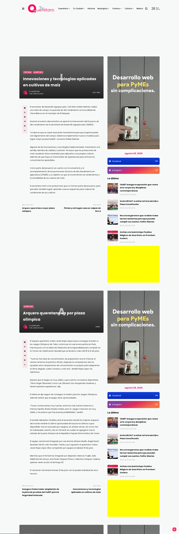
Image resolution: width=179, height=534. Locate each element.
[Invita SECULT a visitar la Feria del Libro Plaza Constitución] (112, 205)
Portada (27, 72)
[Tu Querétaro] (41, 8)
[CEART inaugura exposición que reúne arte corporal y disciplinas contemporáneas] (112, 188)
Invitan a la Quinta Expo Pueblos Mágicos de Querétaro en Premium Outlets (137, 235)
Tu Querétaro (34, 91)
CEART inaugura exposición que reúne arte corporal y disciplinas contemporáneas (139, 187)
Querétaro (38, 72)
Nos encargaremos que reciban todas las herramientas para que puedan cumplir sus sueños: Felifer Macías (139, 218)
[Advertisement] (89, 33)
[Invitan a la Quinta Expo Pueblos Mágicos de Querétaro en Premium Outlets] (112, 236)
